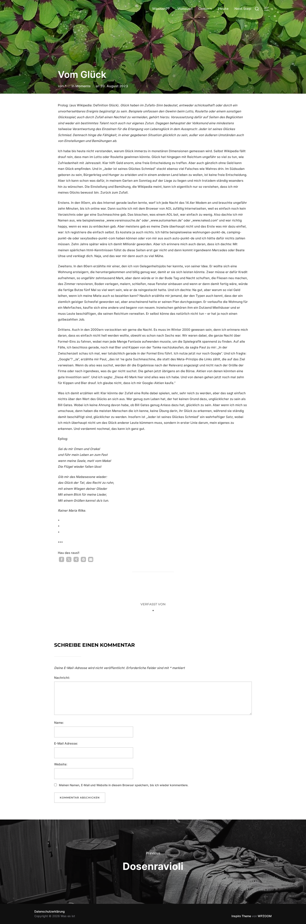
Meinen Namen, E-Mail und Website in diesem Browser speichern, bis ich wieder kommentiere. (123, 785)
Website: (60, 764)
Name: (59, 723)
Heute (223, 9)
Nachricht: (62, 678)
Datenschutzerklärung (49, 911)
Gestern (205, 9)
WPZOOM (265, 916)
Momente (83, 86)
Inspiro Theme (241, 916)
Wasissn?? (160, 9)
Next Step (242, 9)
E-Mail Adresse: (66, 743)
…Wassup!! (184, 9)
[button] (61, 559)
